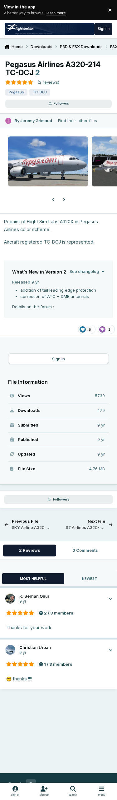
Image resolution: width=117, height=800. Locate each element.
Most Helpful (33, 578)
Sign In (58, 358)
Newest (89, 578)
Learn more (11, 9)
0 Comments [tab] (85, 550)
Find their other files (77, 120)
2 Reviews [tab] (29, 550)
